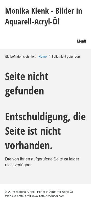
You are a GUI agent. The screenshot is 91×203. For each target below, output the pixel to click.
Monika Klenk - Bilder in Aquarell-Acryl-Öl (43, 16)
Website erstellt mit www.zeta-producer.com (34, 196)
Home (42, 56)
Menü (81, 41)
